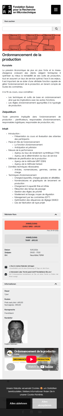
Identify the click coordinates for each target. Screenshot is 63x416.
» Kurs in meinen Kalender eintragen (21, 266)
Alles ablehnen (18, 403)
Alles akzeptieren (44, 403)
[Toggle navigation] (56, 9)
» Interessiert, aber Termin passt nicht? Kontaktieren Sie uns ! (30, 272)
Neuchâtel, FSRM (37, 255)
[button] (56, 214)
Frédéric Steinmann (11, 344)
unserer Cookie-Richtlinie (31, 395)
